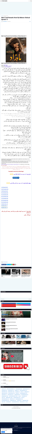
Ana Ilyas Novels (4, 390)
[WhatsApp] (11, 264)
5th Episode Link (4, 194)
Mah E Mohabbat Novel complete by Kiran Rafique (11, 318)
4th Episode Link (4, 192)
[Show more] (16, 264)
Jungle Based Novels (17, 394)
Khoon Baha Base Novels (24, 394)
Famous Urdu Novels (11, 393)
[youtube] (8, 305)
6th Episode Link (4, 196)
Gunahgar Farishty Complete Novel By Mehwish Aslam (7, 338)
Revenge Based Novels (17, 397)
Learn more (5, 430)
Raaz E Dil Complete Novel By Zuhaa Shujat (21, 344)
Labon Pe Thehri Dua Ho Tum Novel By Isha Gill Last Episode (15, 275)
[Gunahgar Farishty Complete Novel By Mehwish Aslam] (8, 336)
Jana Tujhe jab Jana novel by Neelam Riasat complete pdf (11, 315)
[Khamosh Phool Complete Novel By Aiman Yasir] (3, 326)
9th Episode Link (4, 202)
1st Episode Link (4, 187)
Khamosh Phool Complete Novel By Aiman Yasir (11, 325)
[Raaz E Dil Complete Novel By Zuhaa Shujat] (3, 323)
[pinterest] (8, 306)
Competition (17, 390)
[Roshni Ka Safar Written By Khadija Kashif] (6, 272)
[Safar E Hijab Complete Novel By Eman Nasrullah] (23, 336)
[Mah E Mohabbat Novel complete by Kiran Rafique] (3, 319)
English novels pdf (4, 393)
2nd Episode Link (4, 189)
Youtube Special (25, 400)
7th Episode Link (4, 198)
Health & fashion (4, 394)
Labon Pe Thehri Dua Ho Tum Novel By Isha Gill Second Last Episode (25, 275)
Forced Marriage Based (23, 393)
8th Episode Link (4, 200)
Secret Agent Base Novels (5, 400)
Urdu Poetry (19, 400)
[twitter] (23, 303)
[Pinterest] (13, 264)
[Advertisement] (16, 8)
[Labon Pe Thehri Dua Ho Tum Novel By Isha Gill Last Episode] (16, 272)
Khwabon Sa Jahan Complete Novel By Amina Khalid (12, 328)
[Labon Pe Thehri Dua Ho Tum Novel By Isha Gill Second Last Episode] (26, 272)
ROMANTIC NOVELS (9, 397)
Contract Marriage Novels (23, 390)
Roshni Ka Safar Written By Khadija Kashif (5, 275)
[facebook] (8, 303)
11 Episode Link (4, 205)
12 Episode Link (4, 207)
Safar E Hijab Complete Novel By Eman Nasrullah (22, 338)
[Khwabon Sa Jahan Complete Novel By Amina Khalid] (3, 329)
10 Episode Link (4, 203)
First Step (17, 393)
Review (23, 397)
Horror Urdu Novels (10, 394)
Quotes (3, 397)
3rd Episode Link (4, 190)
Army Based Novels (11, 390)
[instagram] (23, 305)
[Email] (15, 264)
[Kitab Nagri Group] (23, 306)
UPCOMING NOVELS (13, 400)
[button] (1, 1)
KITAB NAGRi (4, 1)
